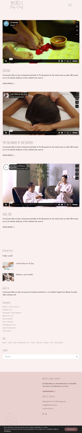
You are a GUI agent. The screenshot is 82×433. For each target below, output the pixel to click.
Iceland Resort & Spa (25, 264)
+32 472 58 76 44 (47, 408)
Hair (15, 342)
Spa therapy (8, 322)
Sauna (46, 342)
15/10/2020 (19, 266)
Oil (28, 342)
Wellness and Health (24, 275)
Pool (33, 342)
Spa (51, 342)
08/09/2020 (7, 67)
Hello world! (7, 256)
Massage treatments (12, 313)
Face (10, 342)
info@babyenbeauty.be (49, 405)
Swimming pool (9, 325)
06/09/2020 (7, 211)
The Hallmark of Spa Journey (18, 142)
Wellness (7, 331)
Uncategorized (9, 328)
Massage (22, 342)
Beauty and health (11, 307)
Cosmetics (7, 310)
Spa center (7, 319)
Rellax (39, 342)
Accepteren (71, 429)
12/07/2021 (6, 258)
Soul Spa (7, 214)
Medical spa (8, 316)
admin (17, 67)
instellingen (7, 431)
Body (5, 342)
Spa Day (6, 70)
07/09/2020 (7, 139)
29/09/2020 (20, 277)
